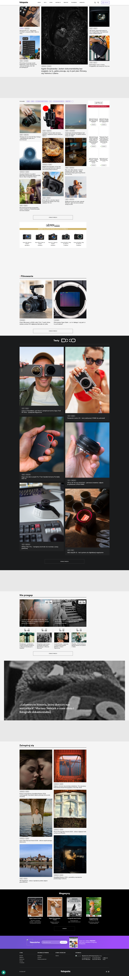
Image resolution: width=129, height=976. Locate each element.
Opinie (50, 2)
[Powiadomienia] (3, 972)
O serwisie (22, 962)
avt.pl (104, 959)
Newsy (39, 2)
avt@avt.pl (105, 958)
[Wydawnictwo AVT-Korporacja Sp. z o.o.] (78, 958)
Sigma (28, 101)
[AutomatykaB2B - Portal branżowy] (65, 971)
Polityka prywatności (42, 959)
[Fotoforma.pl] (53, 226)
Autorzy (21, 961)
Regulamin (40, 955)
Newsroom (22, 959)
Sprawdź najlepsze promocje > (98, 106)
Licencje (39, 957)
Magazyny (82, 2)
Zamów (64, 928)
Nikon (32, 101)
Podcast (106, 2)
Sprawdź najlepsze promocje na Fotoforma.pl (53, 229)
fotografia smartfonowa (42, 101)
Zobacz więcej (53, 217)
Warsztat (66, 2)
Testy (45, 2)
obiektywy (68, 101)
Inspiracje (58, 2)
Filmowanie (74, 2)
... (72, 101)
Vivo (51, 101)
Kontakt (21, 955)
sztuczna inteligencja (58, 101)
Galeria (57, 955)
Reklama (21, 957)
